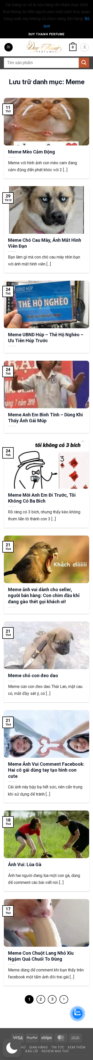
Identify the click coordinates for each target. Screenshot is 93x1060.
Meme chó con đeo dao (33, 675)
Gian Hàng (38, 1047)
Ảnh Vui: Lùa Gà (24, 864)
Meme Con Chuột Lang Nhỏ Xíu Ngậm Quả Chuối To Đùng (41, 956)
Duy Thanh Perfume (46, 34)
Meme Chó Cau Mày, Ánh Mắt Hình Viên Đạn (44, 243)
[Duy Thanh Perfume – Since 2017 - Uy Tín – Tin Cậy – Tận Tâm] (43, 46)
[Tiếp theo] (63, 999)
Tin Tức (57, 1047)
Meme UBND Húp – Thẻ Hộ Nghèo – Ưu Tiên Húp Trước (45, 337)
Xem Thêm (76, 1047)
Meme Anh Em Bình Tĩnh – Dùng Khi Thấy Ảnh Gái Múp (45, 417)
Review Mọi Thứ (55, 1051)
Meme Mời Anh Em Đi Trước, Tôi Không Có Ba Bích (42, 498)
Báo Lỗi (31, 1051)
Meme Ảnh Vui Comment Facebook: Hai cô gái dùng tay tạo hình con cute (46, 770)
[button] (8, 47)
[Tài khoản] (84, 47)
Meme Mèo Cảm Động (31, 151)
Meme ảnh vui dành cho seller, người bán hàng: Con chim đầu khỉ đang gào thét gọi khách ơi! (44, 595)
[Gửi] (84, 63)
